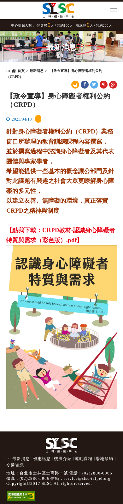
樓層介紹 (63, 459)
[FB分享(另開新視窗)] (85, 85)
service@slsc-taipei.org (87, 478)
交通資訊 (15, 465)
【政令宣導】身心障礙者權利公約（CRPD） (58, 100)
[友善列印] (75, 85)
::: (8, 71)
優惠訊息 (42, 459)
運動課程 (83, 459)
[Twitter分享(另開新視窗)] (94, 85)
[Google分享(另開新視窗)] (113, 85)
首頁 (21, 71)
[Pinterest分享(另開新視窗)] (104, 85)
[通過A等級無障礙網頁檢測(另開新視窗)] (21, 493)
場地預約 (104, 459)
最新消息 (37, 71)
